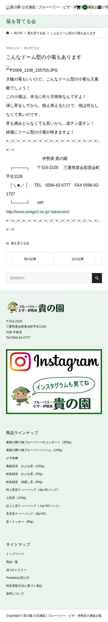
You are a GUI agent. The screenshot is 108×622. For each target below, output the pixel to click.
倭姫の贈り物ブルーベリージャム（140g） (35, 450)
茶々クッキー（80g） (20, 521)
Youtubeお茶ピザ (17, 578)
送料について (15, 593)
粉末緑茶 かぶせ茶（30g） (25, 474)
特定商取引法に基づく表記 (24, 586)
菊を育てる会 (31, 48)
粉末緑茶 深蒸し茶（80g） (25, 482)
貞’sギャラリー (16, 570)
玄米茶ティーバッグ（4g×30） (27, 513)
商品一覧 (12, 562)
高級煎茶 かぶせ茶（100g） (26, 466)
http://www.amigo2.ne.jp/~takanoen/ (37, 212)
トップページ (15, 554)
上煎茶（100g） (17, 498)
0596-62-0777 (20, 337)
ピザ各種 (12, 458)
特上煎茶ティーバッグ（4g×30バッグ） (33, 490)
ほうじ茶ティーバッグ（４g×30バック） (33, 506)
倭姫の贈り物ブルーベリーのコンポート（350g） (39, 442)
